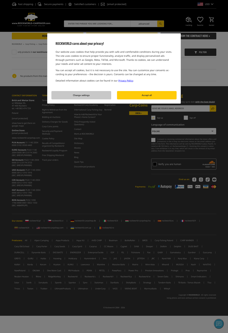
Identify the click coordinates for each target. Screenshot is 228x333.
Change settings (81, 95)
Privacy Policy (125, 80)
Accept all (147, 95)
